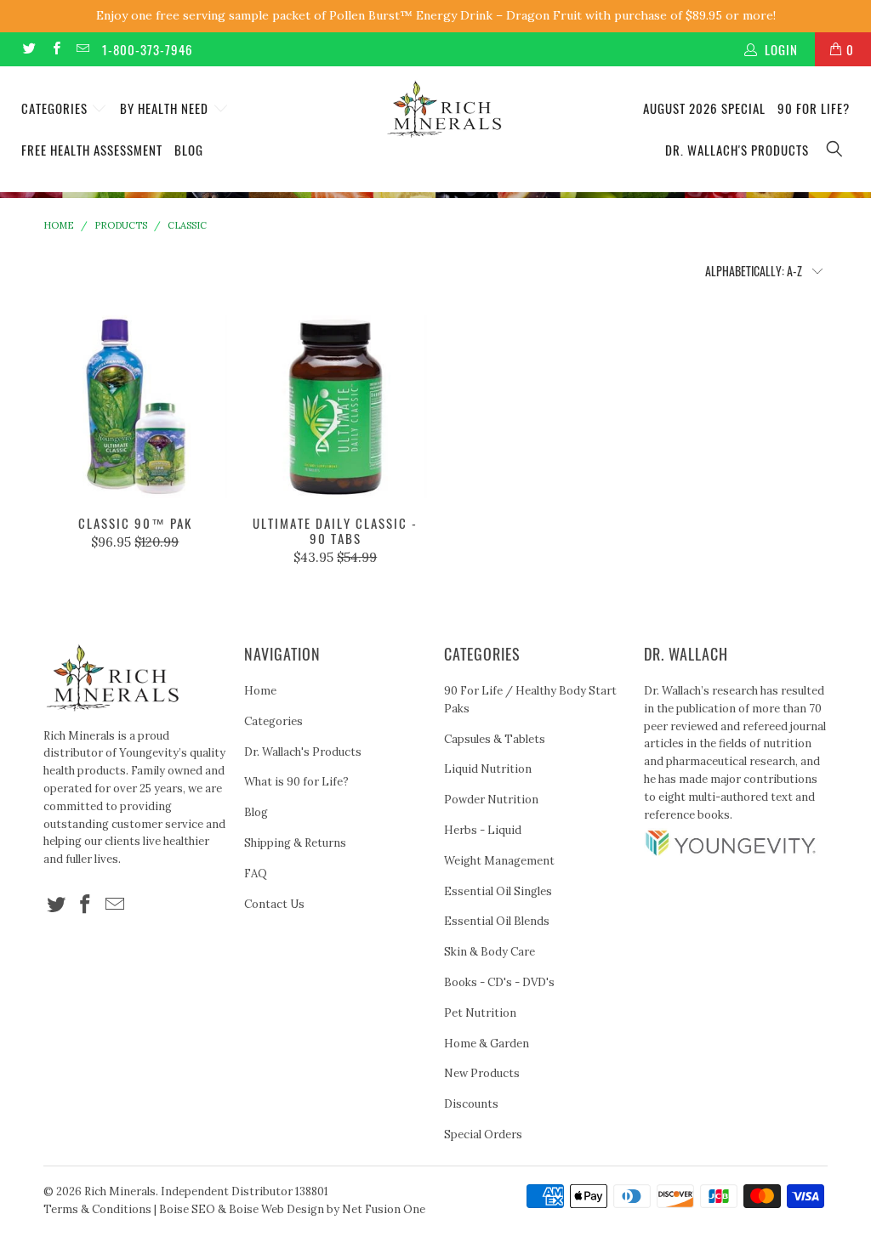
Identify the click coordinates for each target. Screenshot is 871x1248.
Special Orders (483, 1134)
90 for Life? (813, 108)
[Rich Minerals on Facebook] (55, 49)
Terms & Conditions (97, 1209)
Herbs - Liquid (482, 830)
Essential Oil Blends (496, 921)
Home (260, 691)
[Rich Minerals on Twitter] (28, 49)
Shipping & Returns (295, 843)
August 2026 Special (704, 108)
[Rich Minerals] (444, 100)
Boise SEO (187, 1209)
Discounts (471, 1104)
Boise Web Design (276, 1209)
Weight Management (499, 861)
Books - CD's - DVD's (499, 982)
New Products (482, 1073)
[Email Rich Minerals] (82, 49)
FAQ (255, 873)
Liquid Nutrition (488, 769)
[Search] (835, 150)
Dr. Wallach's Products (737, 149)
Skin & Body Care (489, 952)
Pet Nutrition (480, 1013)
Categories (56, 108)
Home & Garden (486, 1043)
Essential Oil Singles (498, 891)
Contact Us (274, 904)
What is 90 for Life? (296, 781)
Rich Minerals (120, 1191)
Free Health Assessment (91, 149)
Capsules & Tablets (494, 739)
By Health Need (166, 108)
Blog (188, 149)
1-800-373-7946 (147, 49)
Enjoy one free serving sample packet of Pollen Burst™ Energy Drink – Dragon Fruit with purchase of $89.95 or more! (436, 15)
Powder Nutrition (491, 799)
